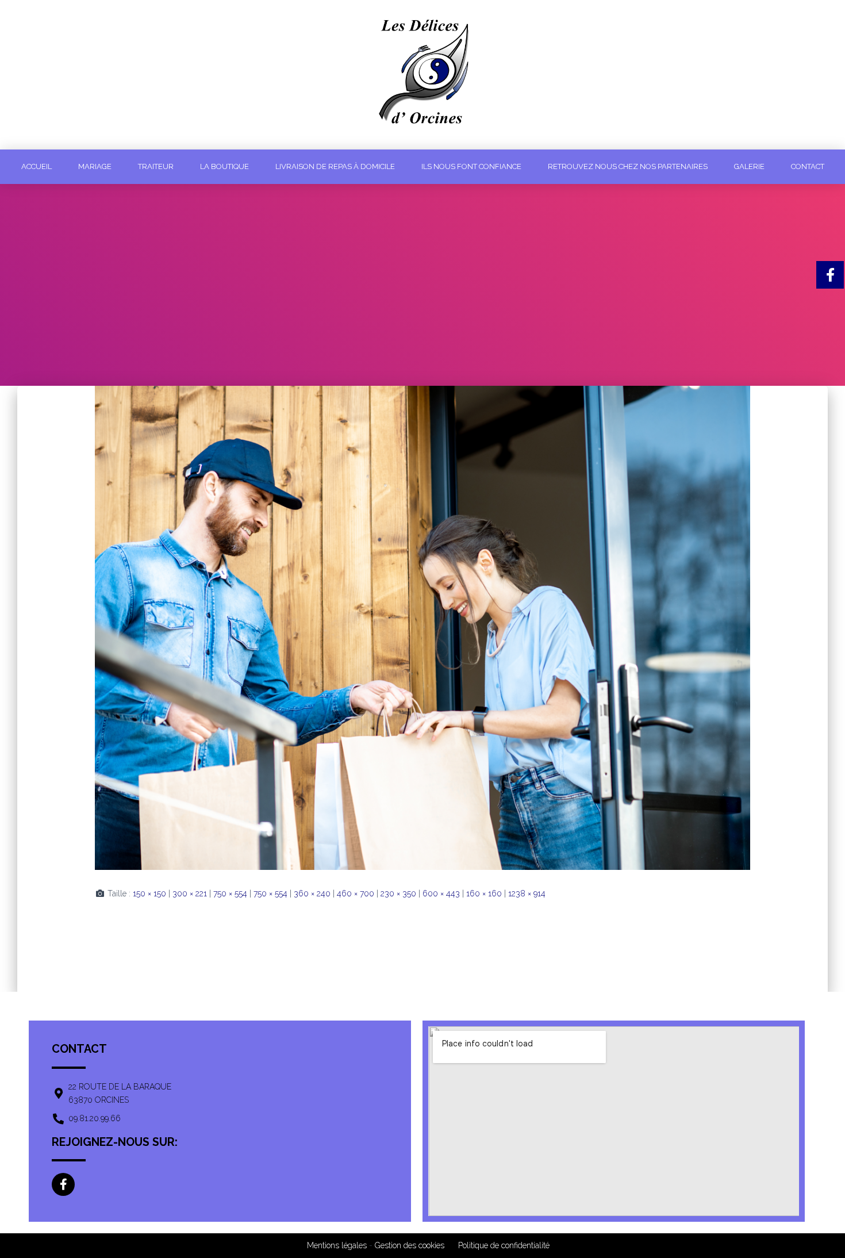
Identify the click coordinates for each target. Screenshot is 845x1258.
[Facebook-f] (63, 1184)
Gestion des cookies (409, 1245)
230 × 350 (398, 893)
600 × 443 (441, 893)
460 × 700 (355, 893)
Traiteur (156, 166)
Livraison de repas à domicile (335, 166)
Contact (807, 166)
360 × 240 (312, 893)
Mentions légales (337, 1245)
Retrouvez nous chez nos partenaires (628, 166)
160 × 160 (484, 893)
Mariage (95, 166)
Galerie (749, 166)
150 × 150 (149, 893)
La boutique (224, 166)
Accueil (36, 166)
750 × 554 (230, 893)
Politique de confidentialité (504, 1245)
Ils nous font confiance (471, 166)
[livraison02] (422, 626)
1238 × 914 (527, 893)
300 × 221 (189, 893)
